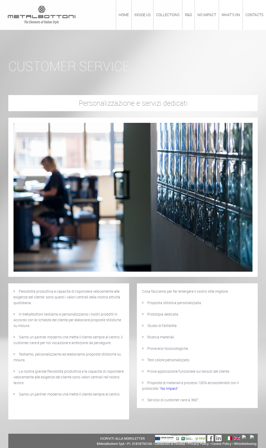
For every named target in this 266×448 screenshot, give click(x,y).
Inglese (237, 438)
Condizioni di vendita (170, 443)
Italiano (229, 438)
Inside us (142, 14)
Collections (167, 14)
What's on (231, 14)
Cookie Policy (221, 443)
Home (124, 14)
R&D (188, 14)
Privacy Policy (198, 443)
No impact (206, 14)
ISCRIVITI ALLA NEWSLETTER (122, 438)
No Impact (169, 388)
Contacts (254, 14)
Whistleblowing (245, 443)
